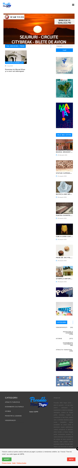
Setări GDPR (33, 412)
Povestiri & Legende (13, 62)
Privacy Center (6, 463)
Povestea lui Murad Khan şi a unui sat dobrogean (15, 70)
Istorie (59, 338)
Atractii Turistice (64, 349)
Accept (6, 459)
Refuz (71, 459)
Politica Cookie (21, 463)
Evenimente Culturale (68, 343)
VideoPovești (61, 327)
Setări (14, 463)
